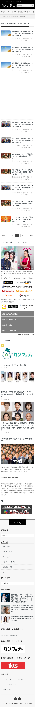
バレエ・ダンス (7, 552)
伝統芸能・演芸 (7, 567)
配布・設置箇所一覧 (9, 319)
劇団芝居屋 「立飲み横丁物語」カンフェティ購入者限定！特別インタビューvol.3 (22, 125)
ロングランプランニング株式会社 (13, 679)
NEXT (31, 235)
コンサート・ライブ (9, 562)
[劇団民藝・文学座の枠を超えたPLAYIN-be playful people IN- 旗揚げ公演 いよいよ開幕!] (5, 620)
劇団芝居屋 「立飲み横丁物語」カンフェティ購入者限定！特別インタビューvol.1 (22, 140)
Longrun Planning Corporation (23, 703)
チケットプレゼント (9, 330)
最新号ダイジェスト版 (10, 314)
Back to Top (17, 523)
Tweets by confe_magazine (9, 478)
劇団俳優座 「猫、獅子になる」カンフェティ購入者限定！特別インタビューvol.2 (22, 49)
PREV (3, 235)
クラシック (6, 557)
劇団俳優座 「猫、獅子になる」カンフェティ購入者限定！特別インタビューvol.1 (22, 65)
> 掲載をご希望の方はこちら (26, 334)
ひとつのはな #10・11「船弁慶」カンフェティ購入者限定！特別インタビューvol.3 (22, 172)
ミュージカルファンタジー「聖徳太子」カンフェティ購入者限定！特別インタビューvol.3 (22, 219)
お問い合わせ (7, 689)
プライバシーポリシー (10, 684)
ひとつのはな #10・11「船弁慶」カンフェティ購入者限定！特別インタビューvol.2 (22, 203)
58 (22, 235)
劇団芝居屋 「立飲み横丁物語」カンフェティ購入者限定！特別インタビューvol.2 (22, 188)
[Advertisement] (17, 97)
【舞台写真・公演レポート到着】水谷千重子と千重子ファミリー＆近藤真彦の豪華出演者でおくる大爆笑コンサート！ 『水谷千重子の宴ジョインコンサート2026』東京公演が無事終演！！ (22, 598)
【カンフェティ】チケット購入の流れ (14, 365)
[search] (32, 5)
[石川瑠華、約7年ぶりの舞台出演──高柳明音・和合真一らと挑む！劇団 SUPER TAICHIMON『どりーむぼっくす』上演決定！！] (5, 609)
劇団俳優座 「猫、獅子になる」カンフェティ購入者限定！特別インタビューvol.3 (22, 34)
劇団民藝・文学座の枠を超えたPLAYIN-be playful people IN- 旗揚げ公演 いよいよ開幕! (17, 394)
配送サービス (7, 325)
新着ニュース (5, 12)
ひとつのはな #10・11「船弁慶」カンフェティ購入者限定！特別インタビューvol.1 (22, 156)
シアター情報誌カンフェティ (21, 12)
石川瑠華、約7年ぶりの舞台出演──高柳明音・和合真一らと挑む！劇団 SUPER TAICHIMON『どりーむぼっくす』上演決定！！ (22, 608)
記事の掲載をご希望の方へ (9, 636)
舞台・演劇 (6, 547)
